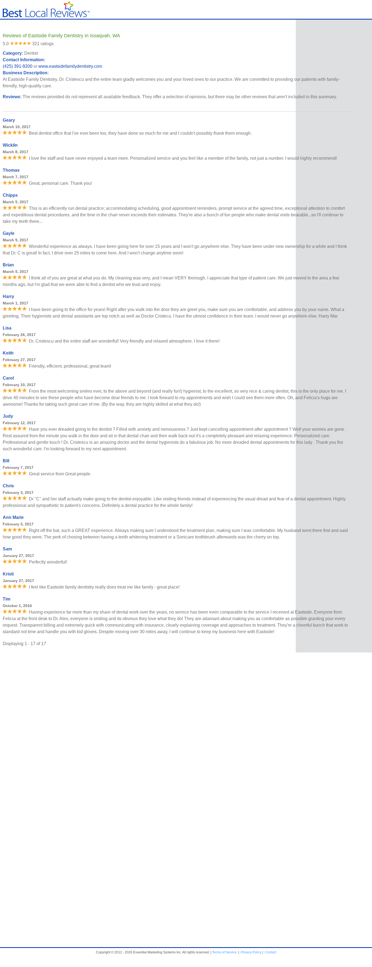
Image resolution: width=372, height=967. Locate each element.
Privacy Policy (251, 952)
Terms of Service (224, 952)
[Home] (46, 16)
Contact (270, 952)
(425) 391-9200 (17, 66)
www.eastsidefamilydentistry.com (70, 66)
